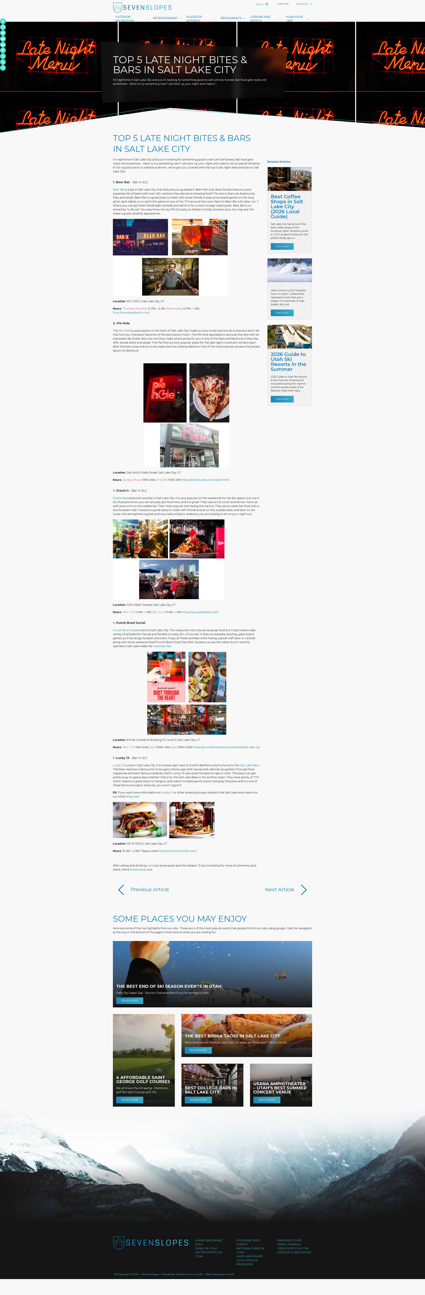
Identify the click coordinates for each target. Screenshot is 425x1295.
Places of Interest (194, 18)
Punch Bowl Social (125, 630)
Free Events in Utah (293, 1248)
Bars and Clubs (290, 1240)
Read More (282, 246)
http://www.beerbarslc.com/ (131, 312)
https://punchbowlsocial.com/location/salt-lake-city (226, 747)
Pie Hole (124, 330)
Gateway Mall (162, 646)
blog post (133, 796)
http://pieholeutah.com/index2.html (205, 479)
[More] (3, 68)
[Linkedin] (3, 44)
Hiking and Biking (208, 1240)
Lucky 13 (118, 765)
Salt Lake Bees (249, 765)
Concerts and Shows (294, 1252)
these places (138, 869)
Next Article (280, 889)
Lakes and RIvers (249, 1256)
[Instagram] (3, 27)
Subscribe (283, 3)
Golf (199, 1244)
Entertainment (165, 18)
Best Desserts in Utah (220, 1274)
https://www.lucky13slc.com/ (178, 851)
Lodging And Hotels (260, 18)
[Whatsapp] (3, 56)
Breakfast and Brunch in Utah (182, 1274)
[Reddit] (3, 39)
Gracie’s (118, 498)
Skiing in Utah (206, 1248)
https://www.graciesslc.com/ (200, 612)
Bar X (255, 201)
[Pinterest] (3, 50)
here (151, 865)
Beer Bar (119, 189)
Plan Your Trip (294, 18)
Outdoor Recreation (124, 18)
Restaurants (231, 18)
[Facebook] (3, 21)
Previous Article (149, 889)
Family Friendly (289, 1244)
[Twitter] (3, 33)
